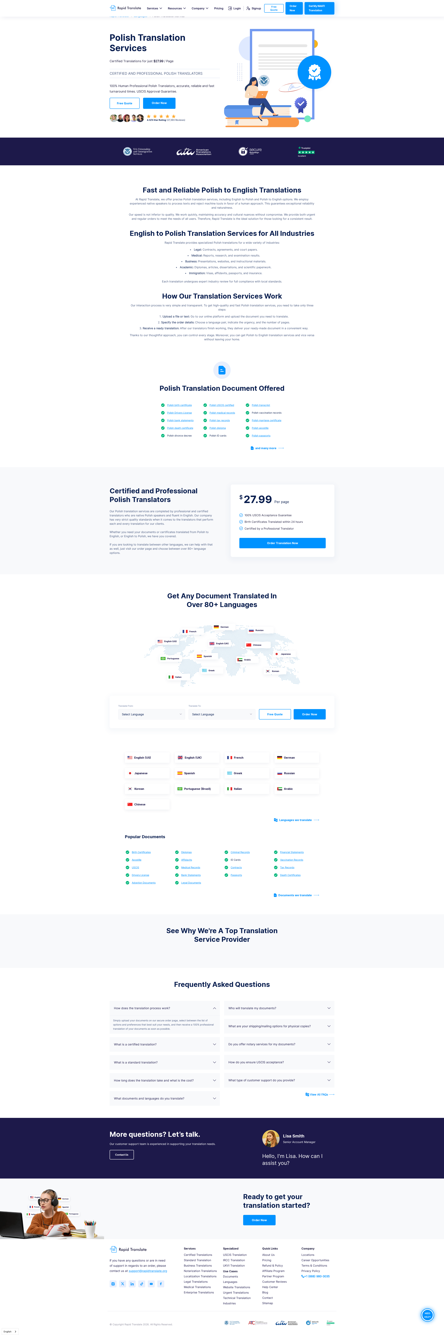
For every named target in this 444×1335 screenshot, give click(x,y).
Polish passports (261, 435)
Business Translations (198, 1265)
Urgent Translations (236, 1292)
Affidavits (186, 859)
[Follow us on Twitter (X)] (122, 1283)
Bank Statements (191, 875)
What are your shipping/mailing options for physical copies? (269, 1026)
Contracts (236, 867)
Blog (265, 1292)
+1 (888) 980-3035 (317, 1276)
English (7, 1331)
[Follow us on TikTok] (141, 1283)
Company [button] (198, 8)
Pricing (218, 8)
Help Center (270, 1287)
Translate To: (195, 706)
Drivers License (140, 875)
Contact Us (121, 1154)
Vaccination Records (291, 859)
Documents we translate (295, 895)
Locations (307, 1255)
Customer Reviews (274, 1281)
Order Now (293, 8)
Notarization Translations (200, 1271)
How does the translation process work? (142, 1008)
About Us (268, 1255)
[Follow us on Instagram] (113, 1283)
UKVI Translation (234, 1265)
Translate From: (125, 706)
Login (237, 8)
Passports (236, 875)
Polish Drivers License (179, 412)
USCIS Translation (235, 1255)
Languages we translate (295, 820)
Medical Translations (197, 1287)
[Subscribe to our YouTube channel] (151, 1283)
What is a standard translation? (136, 1062)
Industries (229, 1303)
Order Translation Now (282, 543)
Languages (230, 1282)
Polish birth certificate (179, 405)
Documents (230, 1276)
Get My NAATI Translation (317, 8)
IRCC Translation (234, 1260)
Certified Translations (198, 1255)
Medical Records (190, 867)
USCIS (135, 867)
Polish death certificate (180, 427)
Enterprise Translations (199, 1292)
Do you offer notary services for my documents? (261, 1044)
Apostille (136, 859)
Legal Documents (191, 882)
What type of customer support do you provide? (261, 1080)
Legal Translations (196, 1281)
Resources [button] (175, 8)
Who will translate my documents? (252, 1008)
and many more (265, 448)
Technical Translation (237, 1298)
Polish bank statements (180, 420)
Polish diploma (218, 427)
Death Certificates (290, 875)
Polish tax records (220, 420)
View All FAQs (319, 1094)
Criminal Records (240, 852)
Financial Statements (292, 852)
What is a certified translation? (135, 1044)
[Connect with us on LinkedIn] (132, 1283)
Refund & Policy (272, 1265)
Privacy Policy (310, 1271)
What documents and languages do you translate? (149, 1098)
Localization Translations (200, 1276)
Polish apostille (260, 427)
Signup (256, 8)
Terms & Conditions (314, 1265)
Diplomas (186, 852)
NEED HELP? (427, 1315)
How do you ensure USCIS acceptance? (256, 1062)
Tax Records (287, 867)
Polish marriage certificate (266, 420)
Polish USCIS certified (222, 405)
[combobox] (10, 1331)
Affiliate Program (273, 1271)
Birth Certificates (141, 852)
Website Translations (236, 1287)
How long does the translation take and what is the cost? (154, 1080)
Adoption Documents (144, 882)
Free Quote (274, 8)
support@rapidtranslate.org (148, 1271)
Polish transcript (261, 405)
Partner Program (273, 1276)
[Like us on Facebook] (160, 1283)
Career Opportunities (315, 1260)
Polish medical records (222, 412)
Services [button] (152, 8)
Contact (267, 1297)
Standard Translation (197, 1260)
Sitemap (267, 1303)
